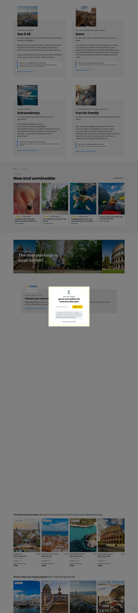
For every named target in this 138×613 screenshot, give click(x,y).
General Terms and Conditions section (66, 317)
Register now (77, 307)
